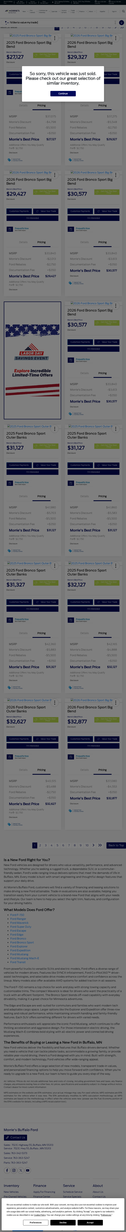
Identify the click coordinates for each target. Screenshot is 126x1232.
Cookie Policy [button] (40, 1215)
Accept (90, 1222)
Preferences (36, 1222)
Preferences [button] (106, 1215)
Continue (63, 93)
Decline (63, 1222)
